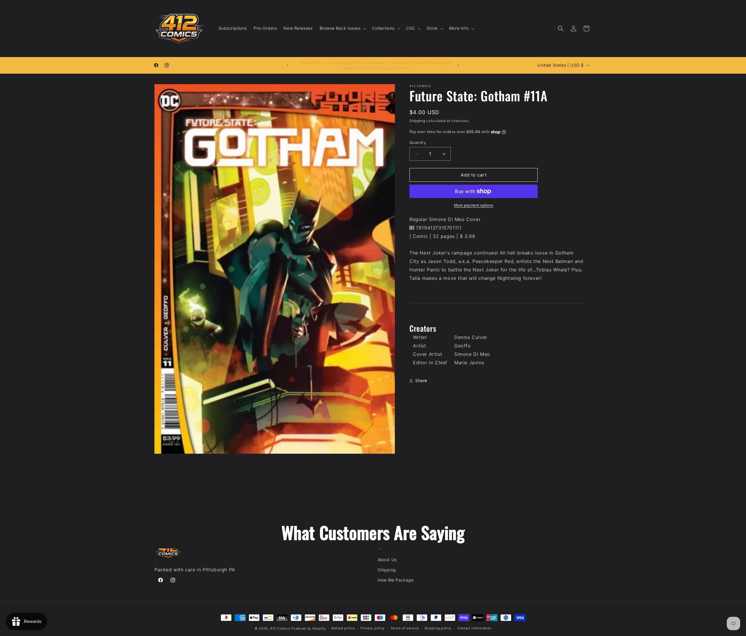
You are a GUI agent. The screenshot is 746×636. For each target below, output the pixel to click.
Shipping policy (438, 628)
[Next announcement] (458, 65)
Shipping (417, 121)
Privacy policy (372, 628)
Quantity (417, 142)
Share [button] (421, 380)
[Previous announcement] (287, 65)
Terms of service (404, 628)
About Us (387, 559)
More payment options (473, 205)
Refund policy (343, 628)
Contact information (474, 628)
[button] (342, 28)
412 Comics (280, 628)
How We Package (396, 579)
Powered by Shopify (308, 628)
